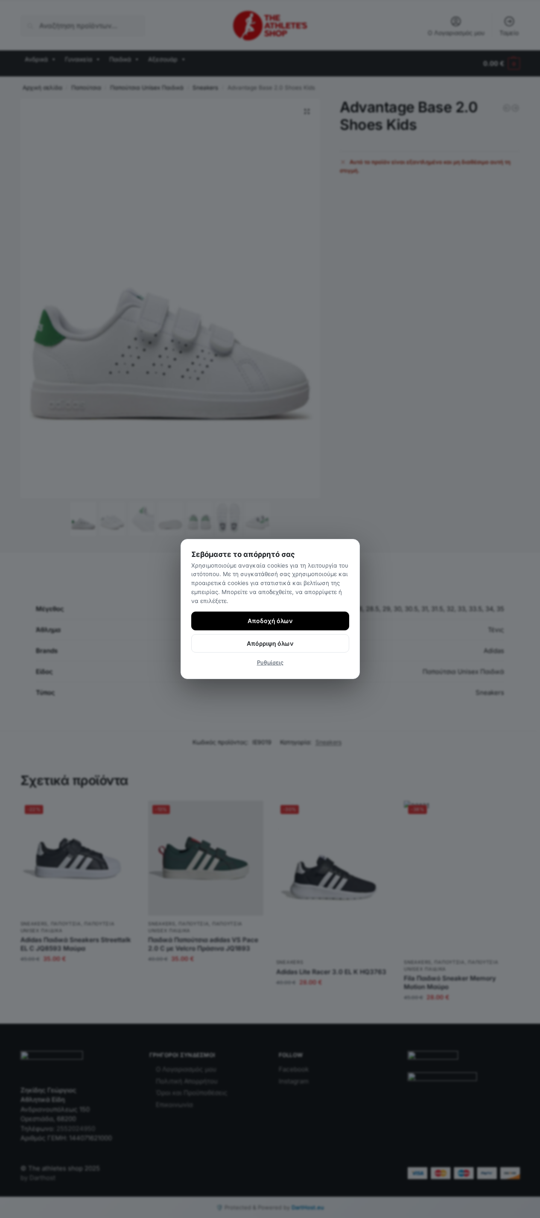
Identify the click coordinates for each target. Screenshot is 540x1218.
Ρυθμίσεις (270, 662)
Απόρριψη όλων (270, 643)
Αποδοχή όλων (270, 620)
